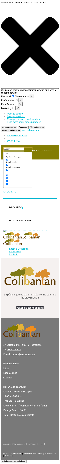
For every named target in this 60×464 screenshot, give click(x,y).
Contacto (13, 254)
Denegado (23, 127)
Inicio (6, 368)
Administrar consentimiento (13, 461)
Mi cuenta (13, 157)
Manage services (16, 116)
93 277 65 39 (14, 349)
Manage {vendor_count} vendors (23, 119)
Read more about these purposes (24, 122)
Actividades (15, 251)
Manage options (15, 113)
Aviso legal (9, 456)
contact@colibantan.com (23, 354)
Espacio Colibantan (19, 248)
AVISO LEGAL (14, 141)
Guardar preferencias (11, 130)
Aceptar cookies (9, 127)
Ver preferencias (37, 127)
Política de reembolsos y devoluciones (40, 453)
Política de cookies (17, 135)
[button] (30, 46)
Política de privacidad (12, 453)
